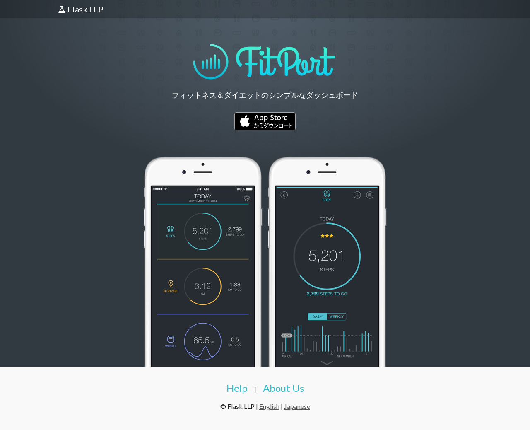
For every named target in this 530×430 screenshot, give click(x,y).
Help (237, 388)
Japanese (297, 406)
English (269, 406)
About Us (283, 388)
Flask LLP (85, 9)
